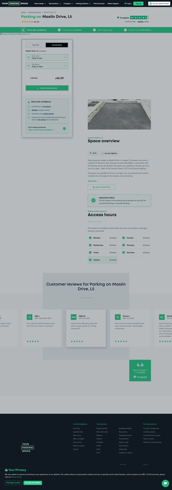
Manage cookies (13, 482)
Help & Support (113, 3)
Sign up (138, 3)
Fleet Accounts (99, 3)
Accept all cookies (32, 482)
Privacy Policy (16, 477)
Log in (129, 3)
